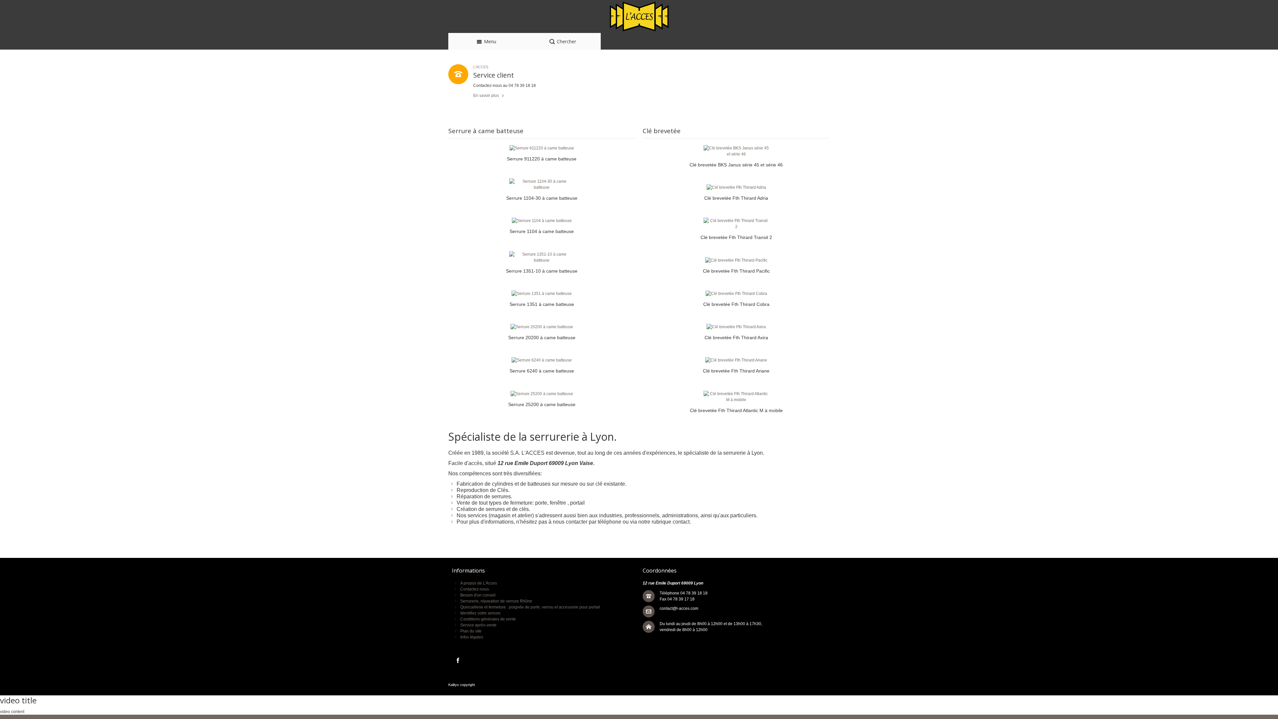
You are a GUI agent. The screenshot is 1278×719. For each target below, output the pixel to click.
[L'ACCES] (639, 16)
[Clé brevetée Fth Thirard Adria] (736, 187)
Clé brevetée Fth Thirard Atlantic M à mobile (736, 410)
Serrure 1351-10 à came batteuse (541, 271)
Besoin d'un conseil (478, 595)
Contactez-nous (474, 589)
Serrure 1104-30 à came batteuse (541, 198)
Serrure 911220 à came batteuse (541, 158)
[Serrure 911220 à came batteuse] (541, 148)
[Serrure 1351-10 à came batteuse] (541, 257)
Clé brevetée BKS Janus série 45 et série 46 (736, 164)
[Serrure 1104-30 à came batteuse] (541, 184)
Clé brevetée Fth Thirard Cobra (736, 304)
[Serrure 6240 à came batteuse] (541, 360)
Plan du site (471, 631)
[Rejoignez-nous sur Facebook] (458, 660)
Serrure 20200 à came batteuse (541, 337)
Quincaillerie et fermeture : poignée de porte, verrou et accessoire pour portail (530, 607)
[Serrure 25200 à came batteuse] (541, 394)
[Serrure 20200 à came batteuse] (541, 327)
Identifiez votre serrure (480, 613)
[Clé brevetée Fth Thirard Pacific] (736, 260)
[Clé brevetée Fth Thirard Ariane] (736, 360)
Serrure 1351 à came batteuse (542, 304)
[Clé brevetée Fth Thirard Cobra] (736, 294)
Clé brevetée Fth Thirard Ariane (736, 370)
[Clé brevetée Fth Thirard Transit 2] (736, 224)
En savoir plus (486, 95)
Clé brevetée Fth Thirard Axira (736, 337)
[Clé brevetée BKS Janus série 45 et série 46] (736, 151)
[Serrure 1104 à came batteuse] (541, 221)
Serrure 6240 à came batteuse (542, 370)
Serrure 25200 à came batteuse (541, 404)
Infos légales (471, 637)
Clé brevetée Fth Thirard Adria (736, 198)
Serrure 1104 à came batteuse (542, 231)
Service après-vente (478, 625)
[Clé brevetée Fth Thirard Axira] (736, 327)
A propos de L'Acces (478, 583)
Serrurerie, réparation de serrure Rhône (496, 601)
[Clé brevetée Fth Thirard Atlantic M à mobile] (736, 397)
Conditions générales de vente (488, 619)
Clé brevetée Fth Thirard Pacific (736, 271)
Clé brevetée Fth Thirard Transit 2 (736, 237)
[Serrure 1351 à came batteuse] (541, 294)
